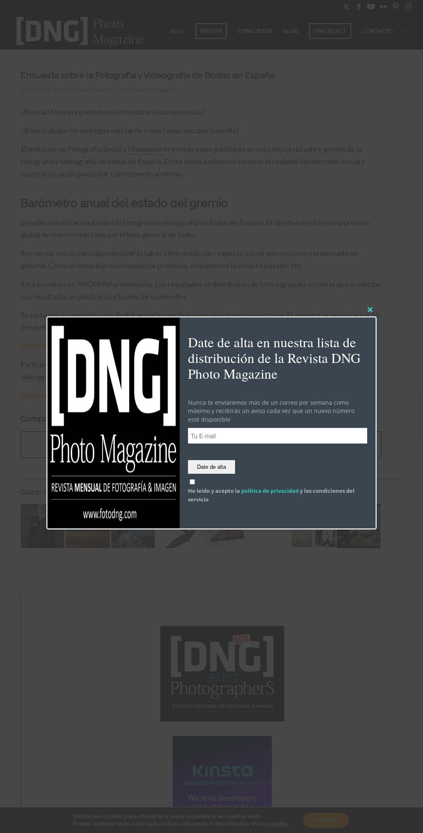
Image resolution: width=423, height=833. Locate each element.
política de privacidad (270, 491)
